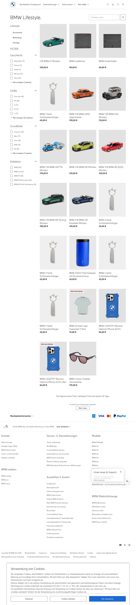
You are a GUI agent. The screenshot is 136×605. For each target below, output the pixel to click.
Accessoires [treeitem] (17, 32)
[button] (123, 17)
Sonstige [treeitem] (16, 43)
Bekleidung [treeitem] (17, 38)
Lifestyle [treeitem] (15, 25)
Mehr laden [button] (83, 408)
